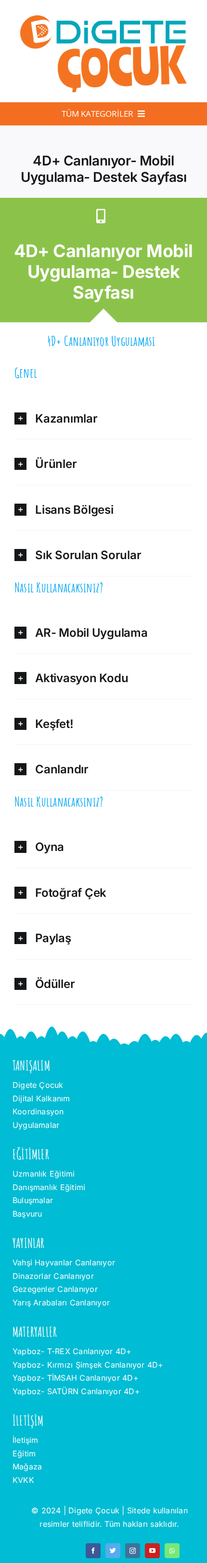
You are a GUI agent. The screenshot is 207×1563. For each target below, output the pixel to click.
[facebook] (93, 1550)
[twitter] (112, 1550)
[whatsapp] (172, 1550)
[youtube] (152, 1550)
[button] (103, 417)
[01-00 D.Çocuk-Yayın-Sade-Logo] (103, 16)
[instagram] (132, 1550)
